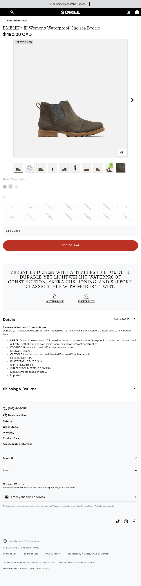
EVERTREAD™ (86, 301)
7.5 (106, 207)
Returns (7, 421)
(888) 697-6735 (48, 562)
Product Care (11, 438)
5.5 (30, 207)
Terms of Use (10, 554)
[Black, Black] (4, 186)
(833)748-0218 (42, 569)
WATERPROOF (55, 301)
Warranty (8, 432)
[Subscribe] (136, 497)
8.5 (11, 217)
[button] (4, 12)
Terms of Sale (31, 554)
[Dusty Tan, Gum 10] (16, 186)
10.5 (88, 217)
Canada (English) (17, 541)
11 (107, 217)
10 (69, 217)
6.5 (68, 207)
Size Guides (13, 230)
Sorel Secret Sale (17, 20)
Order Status (11, 427)
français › (34, 541)
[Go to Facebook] (134, 523)
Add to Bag (71, 245)
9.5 (49, 217)
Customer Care (17, 415)
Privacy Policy (94, 506)
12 (126, 217)
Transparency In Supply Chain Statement (88, 554)
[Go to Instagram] (126, 523)
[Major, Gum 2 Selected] (10, 186)
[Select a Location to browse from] (5, 541)
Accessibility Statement (17, 444)
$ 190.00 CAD (17, 34)
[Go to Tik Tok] (118, 523)
